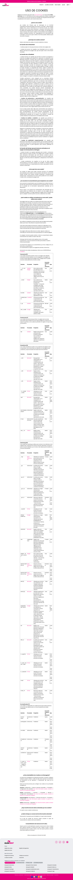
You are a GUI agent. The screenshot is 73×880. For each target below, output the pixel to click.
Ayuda (63, 4)
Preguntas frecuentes (9, 855)
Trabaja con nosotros (23, 855)
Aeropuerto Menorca (51, 867)
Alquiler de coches (8, 848)
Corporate (21, 857)
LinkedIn (29, 268)
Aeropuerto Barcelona (9, 865)
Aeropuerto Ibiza (8, 867)
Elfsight (28, 269)
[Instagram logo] (64, 842)
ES (68, 4)
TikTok (28, 391)
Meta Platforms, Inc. (29, 458)
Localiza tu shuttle (49, 4)
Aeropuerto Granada (51, 865)
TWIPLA (28, 430)
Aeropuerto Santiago (9, 869)
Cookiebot (22, 251)
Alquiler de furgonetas (24, 848)
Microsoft (29, 358)
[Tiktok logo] (60, 842)
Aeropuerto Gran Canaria (31, 865)
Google (28, 309)
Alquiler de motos (8, 850)
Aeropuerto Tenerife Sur (10, 871)
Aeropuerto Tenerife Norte (53, 869)
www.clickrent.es (38, 14)
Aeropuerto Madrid (30, 867)
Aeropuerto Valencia (30, 871)
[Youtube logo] (67, 842)
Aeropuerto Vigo (50, 871)
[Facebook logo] (56, 842)
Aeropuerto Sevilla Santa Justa (32, 869)
